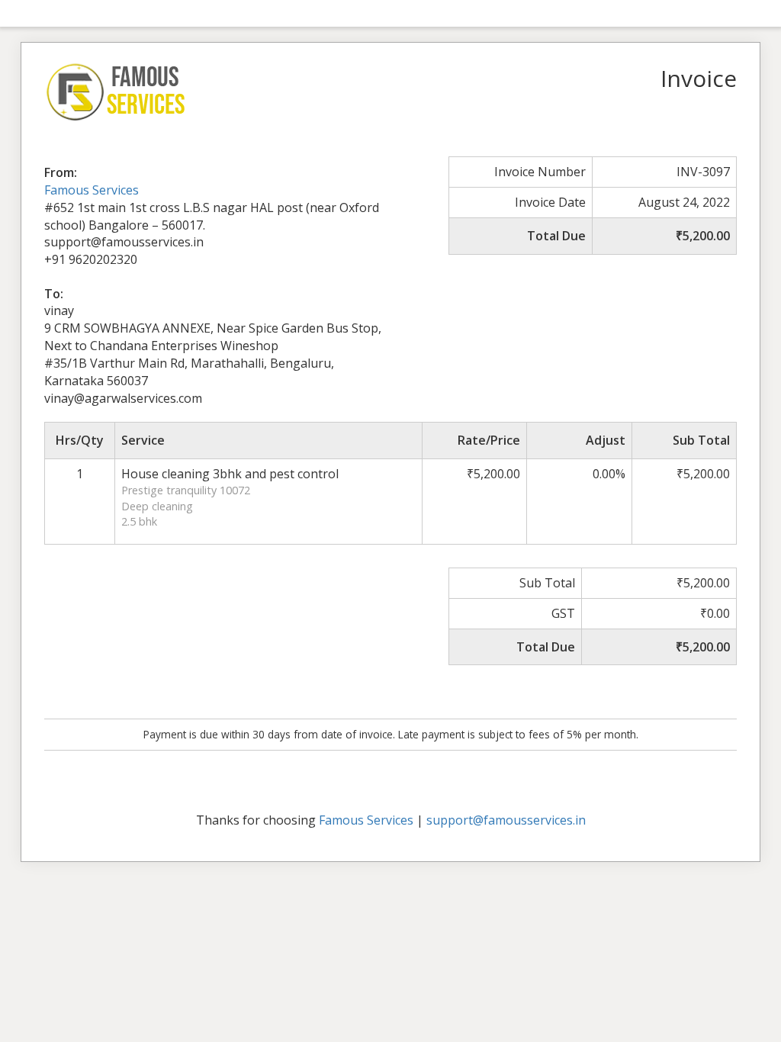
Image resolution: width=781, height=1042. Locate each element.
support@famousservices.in (506, 820)
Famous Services (91, 190)
